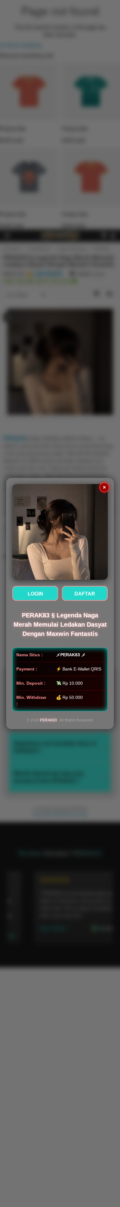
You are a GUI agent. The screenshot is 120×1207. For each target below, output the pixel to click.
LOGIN (35, 593)
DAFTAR (84, 593)
